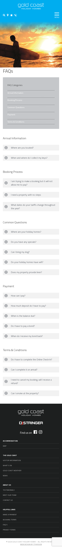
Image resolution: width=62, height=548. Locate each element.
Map (4, 446)
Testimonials (9, 490)
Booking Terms (9, 519)
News (5, 475)
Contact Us (8, 500)
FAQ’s (5, 524)
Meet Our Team (9, 495)
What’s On (7, 465)
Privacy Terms (9, 529)
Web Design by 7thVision (31, 544)
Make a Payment (10, 514)
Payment (11, 114)
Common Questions (16, 107)
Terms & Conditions (15, 121)
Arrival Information (15, 92)
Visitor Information (12, 460)
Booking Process (14, 100)
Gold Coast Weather (12, 470)
